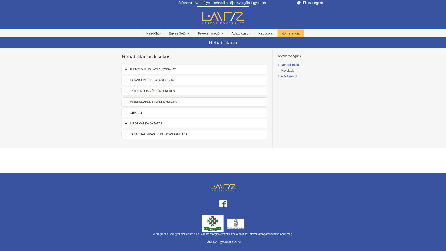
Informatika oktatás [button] (146, 123)
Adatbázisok (289, 76)
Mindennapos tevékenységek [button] (153, 101)
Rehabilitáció (290, 65)
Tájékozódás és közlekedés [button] (152, 91)
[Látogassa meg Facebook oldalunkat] (304, 3)
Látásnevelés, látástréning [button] (152, 80)
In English (315, 3)
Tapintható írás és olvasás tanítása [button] (158, 134)
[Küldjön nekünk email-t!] (299, 3)
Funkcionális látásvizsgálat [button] (153, 69)
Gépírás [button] (136, 112)
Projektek (287, 70)
